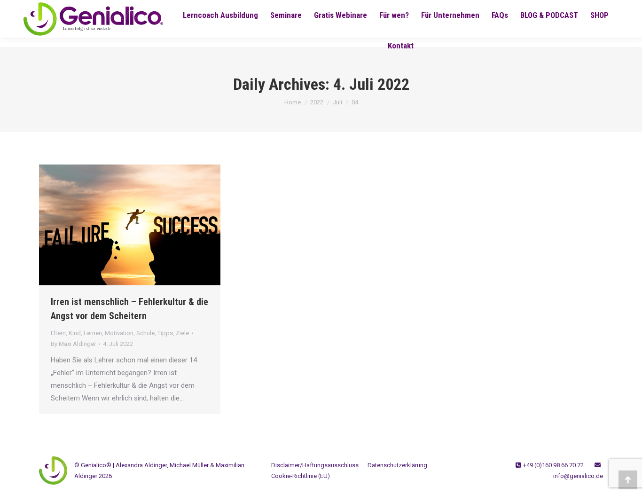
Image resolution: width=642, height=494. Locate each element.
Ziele (182, 333)
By (73, 343)
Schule (145, 333)
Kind (75, 333)
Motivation (119, 333)
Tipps (165, 333)
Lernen (93, 333)
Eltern (58, 333)
